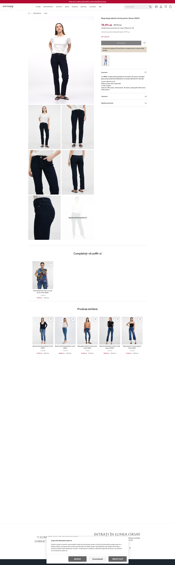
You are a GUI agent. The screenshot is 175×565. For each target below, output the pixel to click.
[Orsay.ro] (8, 6)
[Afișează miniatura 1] (44, 127)
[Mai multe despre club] (156, 6)
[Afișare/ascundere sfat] (133, 28)
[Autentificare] (161, 6)
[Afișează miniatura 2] (78, 127)
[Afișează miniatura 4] (78, 172)
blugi (45, 13)
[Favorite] (165, 6)
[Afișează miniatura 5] (44, 217)
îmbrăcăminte (37, 13)
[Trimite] (130, 548)
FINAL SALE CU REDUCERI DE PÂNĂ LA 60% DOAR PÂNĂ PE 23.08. (87, 1)
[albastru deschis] (105, 60)
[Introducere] (29, 13)
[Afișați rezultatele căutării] (150, 7)
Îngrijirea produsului (107, 103)
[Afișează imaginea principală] (61, 60)
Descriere (104, 72)
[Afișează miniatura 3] (44, 172)
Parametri (104, 96)
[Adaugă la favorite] (51, 263)
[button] (144, 43)
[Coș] (170, 6)
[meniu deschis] (41, 7)
